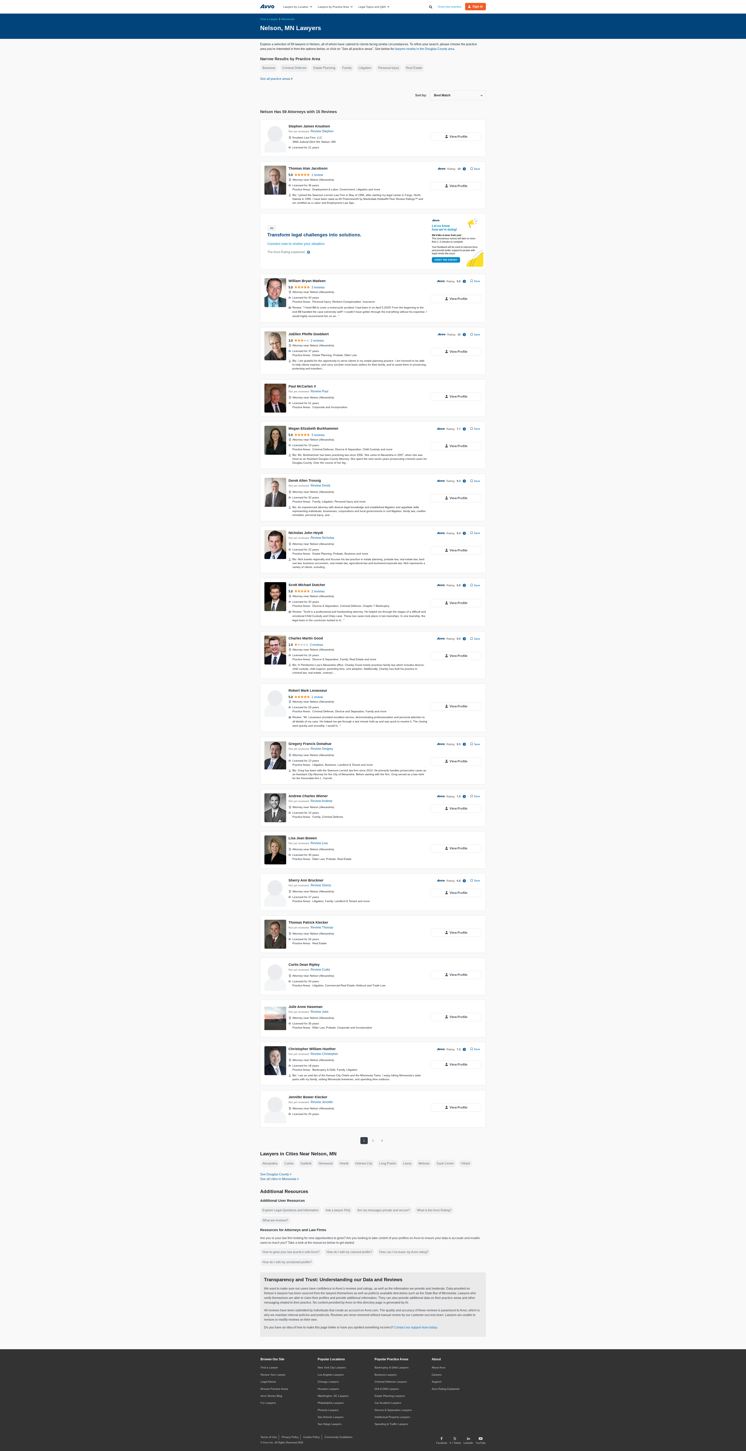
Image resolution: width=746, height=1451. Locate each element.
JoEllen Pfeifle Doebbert (308, 334)
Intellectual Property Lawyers (392, 1417)
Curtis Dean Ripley (304, 965)
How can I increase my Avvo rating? (403, 1252)
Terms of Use (269, 1437)
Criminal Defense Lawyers (391, 1381)
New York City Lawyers (332, 1367)
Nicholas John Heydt (305, 533)
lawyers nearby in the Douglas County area (424, 49)
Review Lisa (319, 843)
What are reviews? (275, 1220)
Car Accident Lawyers (388, 1402)
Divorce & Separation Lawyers (393, 1410)
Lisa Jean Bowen (302, 838)
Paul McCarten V (302, 386)
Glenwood (325, 1163)
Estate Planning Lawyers (390, 1395)
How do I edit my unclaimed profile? (287, 1262)
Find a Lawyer (269, 1367)
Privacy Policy (290, 1437)
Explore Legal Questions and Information (290, 1210)
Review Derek (320, 485)
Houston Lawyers (328, 1388)
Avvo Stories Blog (271, 1395)
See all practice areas (275, 78)
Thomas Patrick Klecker (308, 922)
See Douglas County (274, 1174)
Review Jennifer (322, 1102)
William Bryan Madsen (307, 281)
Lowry (407, 1163)
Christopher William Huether (312, 1049)
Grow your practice (449, 6)
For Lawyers (268, 1402)
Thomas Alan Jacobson (308, 168)
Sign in (477, 6)
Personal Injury (388, 68)
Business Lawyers (386, 1374)
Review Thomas (322, 927)
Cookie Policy (311, 1437)
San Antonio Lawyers (330, 1417)
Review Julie (320, 1011)
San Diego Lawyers (330, 1424)
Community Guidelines (338, 1437)
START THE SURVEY (446, 260)
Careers (437, 1374)
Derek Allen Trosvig (304, 481)
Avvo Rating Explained (445, 1388)
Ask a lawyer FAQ (338, 1210)
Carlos (289, 1163)
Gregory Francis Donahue (309, 744)
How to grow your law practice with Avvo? (291, 1252)
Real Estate (414, 68)
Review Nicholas (322, 537)
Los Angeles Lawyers (331, 1374)
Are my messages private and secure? (383, 1210)
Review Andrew (321, 801)
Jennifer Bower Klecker (307, 1097)
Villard (465, 1163)
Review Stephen (322, 131)
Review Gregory (322, 748)
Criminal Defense (294, 68)
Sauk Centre (445, 1163)
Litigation (365, 68)
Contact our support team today (415, 1327)
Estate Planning (324, 68)
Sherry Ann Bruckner (305, 880)
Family (347, 68)
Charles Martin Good (305, 638)
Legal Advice (268, 1381)
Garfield (306, 1163)
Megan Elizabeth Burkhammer (313, 428)
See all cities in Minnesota (278, 1179)
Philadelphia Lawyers (331, 1402)
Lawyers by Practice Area (333, 6)
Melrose (424, 1163)
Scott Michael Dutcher (306, 585)
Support (436, 1381)
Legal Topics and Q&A (372, 6)
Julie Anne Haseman (305, 1007)
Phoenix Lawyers (328, 1410)
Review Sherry (321, 885)
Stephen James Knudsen (309, 126)
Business (268, 68)
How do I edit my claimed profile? (349, 1252)
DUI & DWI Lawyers (387, 1388)
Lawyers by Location (295, 6)
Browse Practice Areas (274, 1388)
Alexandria (269, 1163)
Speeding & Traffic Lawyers (391, 1424)
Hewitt (344, 1163)
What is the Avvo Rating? (434, 1210)
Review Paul (319, 391)
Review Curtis (320, 969)
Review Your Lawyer (273, 1374)
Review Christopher (324, 1054)
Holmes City (363, 1163)
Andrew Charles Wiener (308, 796)
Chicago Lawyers (328, 1381)
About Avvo (438, 1367)
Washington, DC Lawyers (333, 1395)
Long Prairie (387, 1163)
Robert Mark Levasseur (307, 690)
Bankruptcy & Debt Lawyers (392, 1367)
